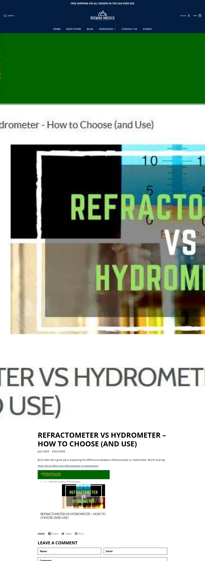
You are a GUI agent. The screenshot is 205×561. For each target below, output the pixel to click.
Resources (106, 29)
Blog (90, 29)
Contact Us (129, 29)
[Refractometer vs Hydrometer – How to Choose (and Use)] (74, 519)
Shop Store (73, 29)
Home (56, 29)
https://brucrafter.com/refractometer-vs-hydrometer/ (68, 466)
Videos (147, 29)
